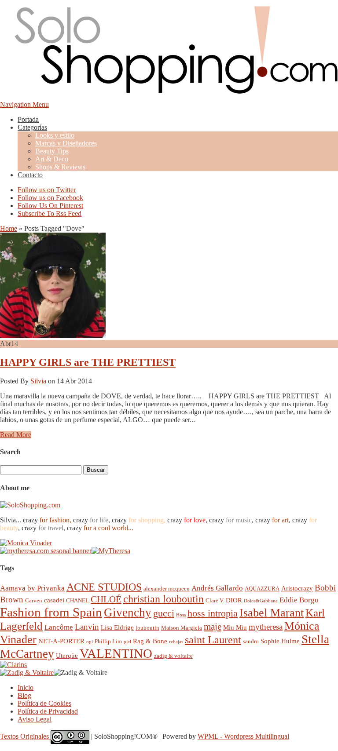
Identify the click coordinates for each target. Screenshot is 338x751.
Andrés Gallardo (217, 588)
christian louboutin (163, 599)
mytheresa (266, 626)
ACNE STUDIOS (104, 587)
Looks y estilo (54, 135)
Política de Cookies (44, 703)
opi (89, 641)
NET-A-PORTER (61, 641)
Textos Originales (25, 736)
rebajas (176, 641)
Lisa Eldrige (117, 627)
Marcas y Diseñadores (66, 143)
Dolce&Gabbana (261, 600)
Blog (24, 695)
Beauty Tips (52, 151)
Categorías (32, 127)
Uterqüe (67, 655)
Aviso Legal (34, 719)
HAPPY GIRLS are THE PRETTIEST (88, 362)
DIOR (234, 600)
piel (127, 641)
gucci (163, 613)
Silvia (38, 381)
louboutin (147, 627)
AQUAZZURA (262, 588)
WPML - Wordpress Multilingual (243, 736)
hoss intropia (212, 613)
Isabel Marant (271, 612)
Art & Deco (51, 159)
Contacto (30, 175)
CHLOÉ (106, 599)
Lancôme (58, 627)
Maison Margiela (181, 627)
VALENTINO (116, 653)
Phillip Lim (108, 641)
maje (212, 626)
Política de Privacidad (48, 711)
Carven (33, 600)
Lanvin (87, 626)
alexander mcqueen (166, 588)
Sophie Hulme (280, 641)
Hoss (181, 614)
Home (8, 228)
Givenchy (127, 612)
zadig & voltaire (173, 656)
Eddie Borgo (299, 600)
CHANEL (77, 600)
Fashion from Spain (51, 612)
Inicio (25, 687)
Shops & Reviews (60, 167)
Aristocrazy (297, 588)
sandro (251, 641)
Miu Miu (235, 627)
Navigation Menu (24, 104)
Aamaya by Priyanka (32, 588)
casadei (54, 600)
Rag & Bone (150, 641)
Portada (28, 119)
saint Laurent (213, 639)
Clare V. (215, 600)
